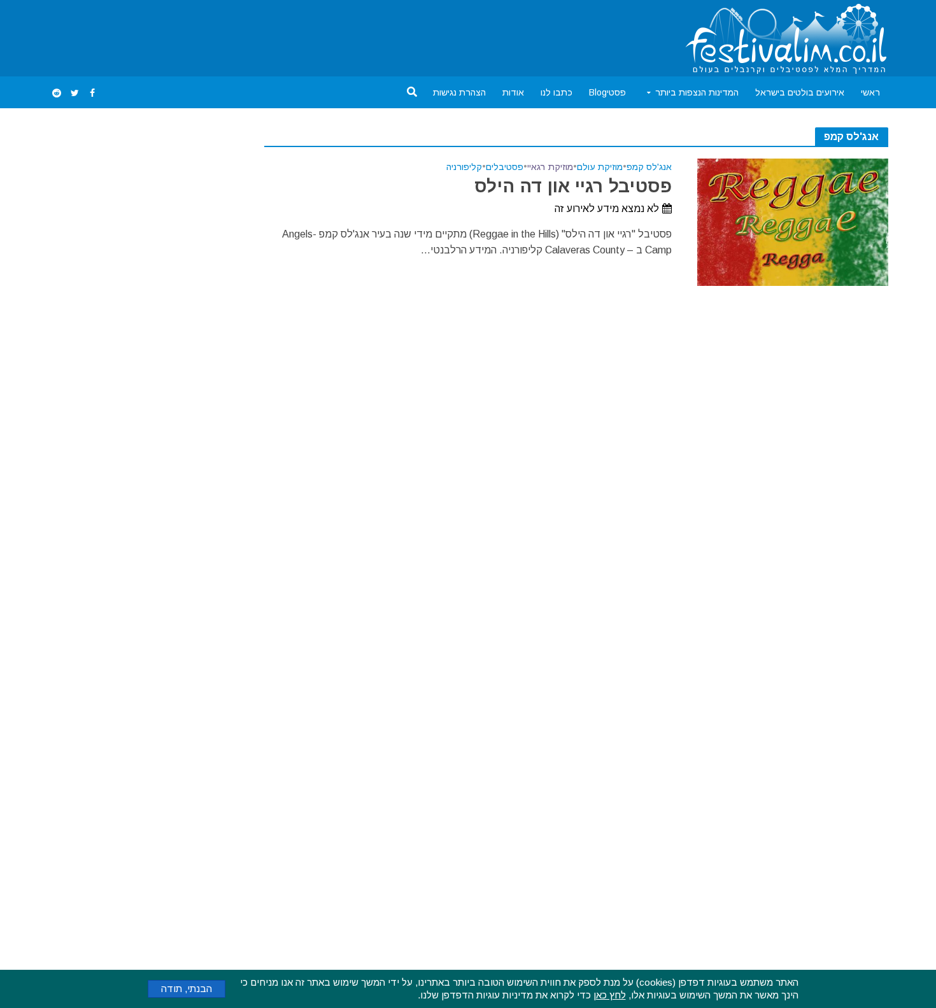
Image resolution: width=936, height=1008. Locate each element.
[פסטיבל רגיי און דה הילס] (792, 221)
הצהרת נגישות (459, 92)
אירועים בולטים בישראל (799, 92)
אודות (513, 92)
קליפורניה (464, 167)
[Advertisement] (279, 35)
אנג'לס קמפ (649, 167)
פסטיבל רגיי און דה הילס (573, 186)
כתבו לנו (556, 92)
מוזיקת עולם (600, 167)
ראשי (870, 92)
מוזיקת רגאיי (550, 167)
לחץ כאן (609, 995)
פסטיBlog (607, 92)
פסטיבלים (504, 167)
